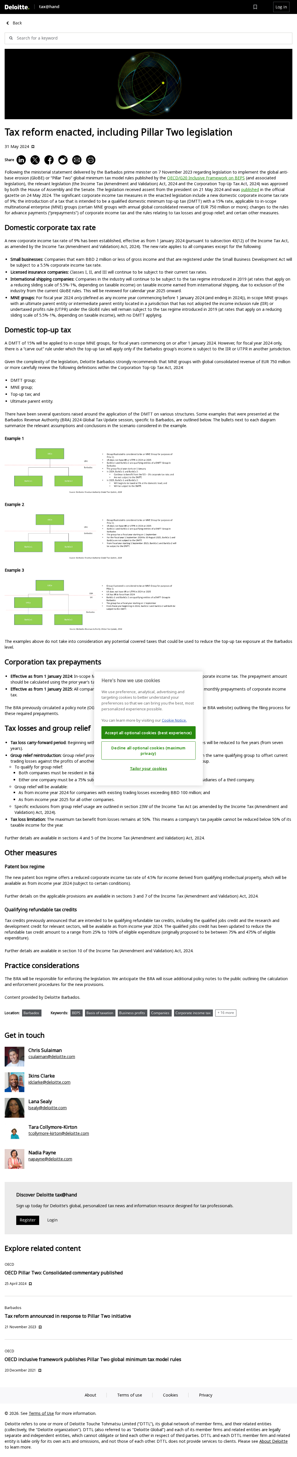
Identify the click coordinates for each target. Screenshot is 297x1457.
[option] (33, 1014)
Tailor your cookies (148, 768)
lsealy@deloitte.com (47, 1107)
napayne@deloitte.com (50, 1159)
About (90, 1395)
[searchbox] (148, 38)
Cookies (170, 1395)
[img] (17, 7)
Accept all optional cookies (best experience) (148, 732)
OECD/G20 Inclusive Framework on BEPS (206, 178)
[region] (148, 728)
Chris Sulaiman (45, 1050)
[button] (281, 7)
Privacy (205, 1395)
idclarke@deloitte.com (49, 1082)
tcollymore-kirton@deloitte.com (58, 1133)
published (250, 189)
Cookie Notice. (174, 720)
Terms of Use (41, 1413)
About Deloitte (273, 1441)
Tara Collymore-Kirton (52, 1127)
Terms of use (129, 1395)
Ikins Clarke (41, 1076)
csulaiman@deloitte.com (51, 1056)
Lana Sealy (40, 1101)
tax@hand (49, 6)
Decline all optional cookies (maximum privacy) (148, 750)
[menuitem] (255, 7)
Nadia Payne (42, 1152)
